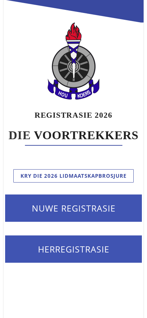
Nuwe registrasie (74, 208)
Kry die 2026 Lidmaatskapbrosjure (73, 175)
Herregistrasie (73, 249)
